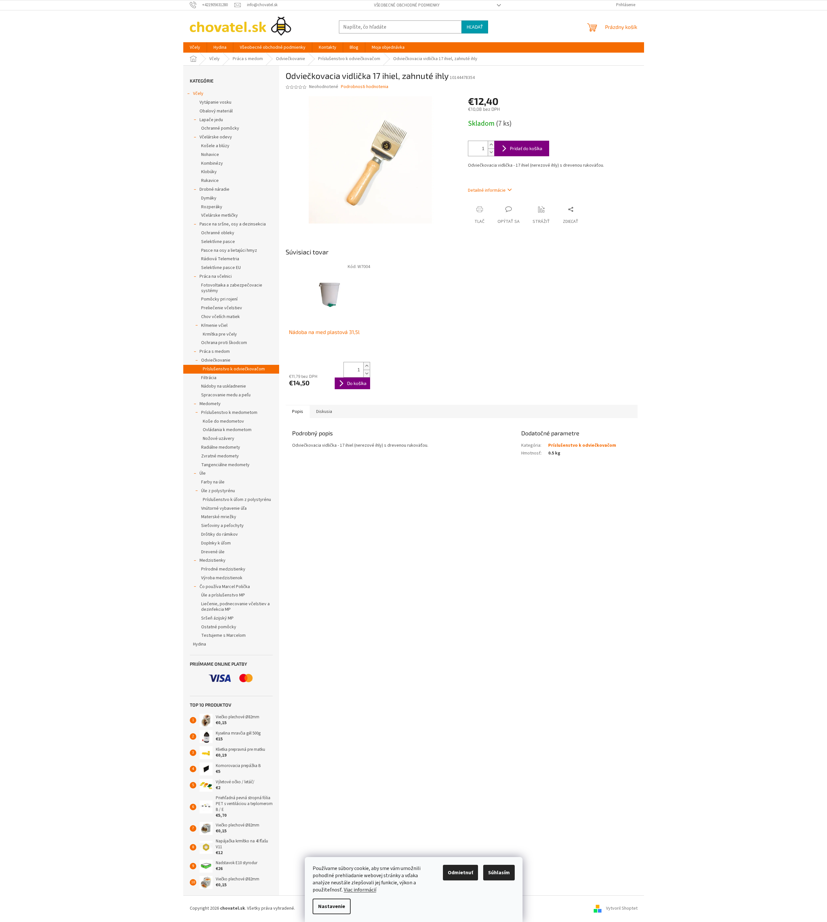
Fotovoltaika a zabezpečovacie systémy (231, 288)
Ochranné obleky (217, 233)
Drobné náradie (214, 189)
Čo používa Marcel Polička (225, 586)
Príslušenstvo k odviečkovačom (234, 369)
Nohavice (210, 154)
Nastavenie (331, 906)
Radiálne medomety (220, 447)
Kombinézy (212, 163)
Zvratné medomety (220, 456)
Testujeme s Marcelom (223, 635)
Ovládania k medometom (227, 430)
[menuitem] (195, 47)
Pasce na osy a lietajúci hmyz (229, 250)
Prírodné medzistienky (223, 569)
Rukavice (210, 180)
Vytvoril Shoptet (622, 908)
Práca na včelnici (216, 276)
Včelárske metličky (219, 215)
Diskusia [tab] (324, 411)
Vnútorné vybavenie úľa (224, 508)
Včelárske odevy (216, 137)
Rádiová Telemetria (220, 259)
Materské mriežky (218, 517)
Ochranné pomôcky (220, 128)
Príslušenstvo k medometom (229, 412)
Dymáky (208, 198)
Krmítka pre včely (220, 334)
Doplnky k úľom (216, 543)
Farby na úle (213, 482)
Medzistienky (213, 560)
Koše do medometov (223, 421)
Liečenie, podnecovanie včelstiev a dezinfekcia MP (235, 607)
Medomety (210, 404)
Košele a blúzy (215, 146)
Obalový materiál (216, 111)
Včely (198, 93)
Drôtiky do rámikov (219, 534)
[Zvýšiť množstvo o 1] (491, 144)
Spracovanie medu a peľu (226, 395)
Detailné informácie (487, 190)
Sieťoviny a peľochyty (222, 525)
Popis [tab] (297, 411)
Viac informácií (360, 889)
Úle (203, 473)
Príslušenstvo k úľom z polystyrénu (237, 499)
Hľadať (475, 27)
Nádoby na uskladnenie (223, 386)
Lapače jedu (211, 120)
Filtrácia (208, 378)
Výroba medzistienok (221, 578)
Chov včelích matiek (220, 317)
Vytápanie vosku (215, 102)
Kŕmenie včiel (214, 325)
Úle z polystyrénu (218, 491)
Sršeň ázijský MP (217, 618)
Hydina (199, 644)
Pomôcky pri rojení (219, 299)
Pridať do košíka (526, 148)
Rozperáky (211, 207)
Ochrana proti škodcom (224, 342)
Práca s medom (215, 351)
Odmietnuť (460, 872)
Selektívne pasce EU (221, 267)
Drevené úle (213, 552)
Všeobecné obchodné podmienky (407, 5)
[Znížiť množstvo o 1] (491, 152)
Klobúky (209, 172)
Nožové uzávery (218, 438)
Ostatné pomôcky (218, 627)
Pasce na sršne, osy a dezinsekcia (233, 224)
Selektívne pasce (218, 241)
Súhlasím (499, 872)
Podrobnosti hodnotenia (364, 87)
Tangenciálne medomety (225, 465)
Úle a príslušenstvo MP (223, 595)
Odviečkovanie (215, 360)
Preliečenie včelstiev (221, 308)
